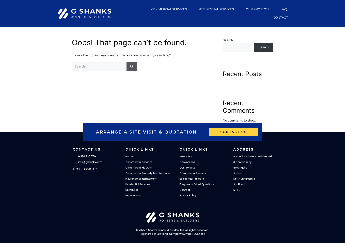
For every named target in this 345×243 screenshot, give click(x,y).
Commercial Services (169, 9)
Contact (280, 17)
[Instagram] (85, 177)
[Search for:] (99, 66)
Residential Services (216, 9)
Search (228, 40)
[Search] (131, 66)
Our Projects (258, 9)
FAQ (284, 9)
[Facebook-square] (75, 177)
